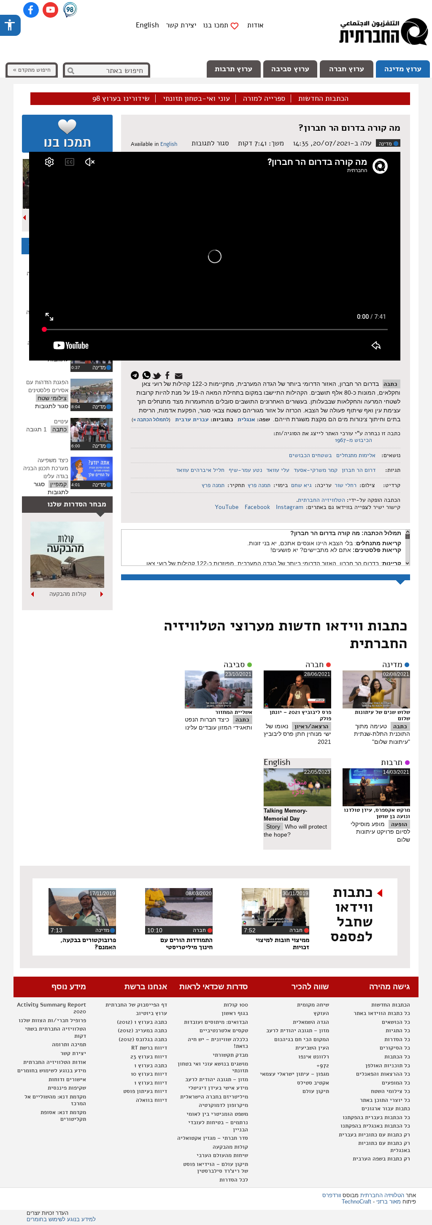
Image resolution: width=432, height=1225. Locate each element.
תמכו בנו (215, 25)
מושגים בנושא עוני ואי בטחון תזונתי (213, 1067)
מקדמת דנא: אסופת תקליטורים (63, 1116)
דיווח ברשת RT (149, 1048)
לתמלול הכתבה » (151, 419)
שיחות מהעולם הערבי (222, 1155)
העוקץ (321, 1013)
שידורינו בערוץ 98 (121, 98)
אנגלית (246, 419)
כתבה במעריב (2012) (142, 1030)
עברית (201, 419)
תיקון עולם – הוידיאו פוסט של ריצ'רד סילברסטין (215, 1167)
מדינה (385, 144)
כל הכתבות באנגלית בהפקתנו (375, 1126)
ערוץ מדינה (402, 69)
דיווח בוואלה (151, 1100)
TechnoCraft (356, 1201)
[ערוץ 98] (70, 10)
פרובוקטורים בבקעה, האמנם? (88, 944)
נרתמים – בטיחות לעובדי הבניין (218, 1126)
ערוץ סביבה (290, 69)
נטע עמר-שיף (245, 470)
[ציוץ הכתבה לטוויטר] (158, 375)
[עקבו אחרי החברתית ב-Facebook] (31, 10)
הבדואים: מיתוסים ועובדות (216, 1022)
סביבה (234, 664)
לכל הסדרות (233, 1180)
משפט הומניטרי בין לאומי (217, 1114)
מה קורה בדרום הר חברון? (349, 127)
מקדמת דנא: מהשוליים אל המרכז (55, 1100)
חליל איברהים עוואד (200, 470)
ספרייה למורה (264, 98)
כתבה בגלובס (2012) (143, 1039)
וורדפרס (331, 1195)
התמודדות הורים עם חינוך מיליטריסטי (186, 944)
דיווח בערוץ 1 (150, 1083)
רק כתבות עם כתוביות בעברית (374, 1135)
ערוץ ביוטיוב (151, 1013)
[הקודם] (102, 594)
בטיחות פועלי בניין (67, 594)
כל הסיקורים (395, 1048)
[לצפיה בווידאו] (91, 391)
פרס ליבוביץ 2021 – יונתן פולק (300, 715)
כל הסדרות (397, 1039)
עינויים (61, 421)
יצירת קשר (181, 25)
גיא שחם (301, 485)
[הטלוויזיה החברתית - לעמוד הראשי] (383, 34)
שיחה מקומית (313, 1005)
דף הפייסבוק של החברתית (136, 1005)
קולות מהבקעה (230, 1147)
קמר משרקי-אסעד (316, 470)
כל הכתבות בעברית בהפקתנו (376, 1117)
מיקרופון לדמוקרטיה (223, 1105)
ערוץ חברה (346, 69)
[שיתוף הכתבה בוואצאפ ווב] (147, 375)
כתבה (390, 384)
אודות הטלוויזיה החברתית (54, 1062)
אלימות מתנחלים (355, 455)
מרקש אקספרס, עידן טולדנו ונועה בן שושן (377, 813)
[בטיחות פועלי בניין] (67, 585)
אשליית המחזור (233, 712)
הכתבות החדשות (323, 98)
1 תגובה (36, 429)
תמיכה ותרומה (69, 1044)
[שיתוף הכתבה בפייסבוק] (168, 375)
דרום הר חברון (358, 470)
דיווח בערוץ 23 (148, 1057)
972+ (322, 1065)
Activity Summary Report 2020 (51, 1008)
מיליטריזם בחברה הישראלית (214, 1097)
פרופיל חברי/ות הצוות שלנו (52, 1020)
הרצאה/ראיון (311, 726)
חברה (314, 664)
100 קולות (236, 1005)
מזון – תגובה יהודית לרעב (297, 1030)
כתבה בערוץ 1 (150, 1065)
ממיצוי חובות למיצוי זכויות (282, 944)
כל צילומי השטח (390, 1091)
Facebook (258, 507)
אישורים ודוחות (67, 1079)
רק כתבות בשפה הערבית (381, 1159)
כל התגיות (398, 1030)
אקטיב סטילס (313, 1083)
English (147, 25)
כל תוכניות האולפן (387, 1065)
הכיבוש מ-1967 (353, 440)
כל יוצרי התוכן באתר (385, 1100)
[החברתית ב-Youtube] (50, 10)
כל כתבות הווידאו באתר (382, 1013)
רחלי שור (345, 485)
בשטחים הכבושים (310, 455)
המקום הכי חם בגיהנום (301, 1039)
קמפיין (58, 484)
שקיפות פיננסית (67, 1088)
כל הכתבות (397, 1057)
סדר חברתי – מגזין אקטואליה (212, 1138)
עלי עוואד (277, 470)
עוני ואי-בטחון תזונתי (196, 98)
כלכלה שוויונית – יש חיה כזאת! (218, 1043)
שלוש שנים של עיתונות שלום (382, 715)
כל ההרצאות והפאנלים (383, 1074)
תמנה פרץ (259, 485)
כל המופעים (396, 1083)
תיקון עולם (315, 1091)
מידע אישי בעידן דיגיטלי (218, 1088)
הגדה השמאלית (311, 1022)
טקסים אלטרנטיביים (224, 1030)
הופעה (399, 824)
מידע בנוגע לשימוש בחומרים (51, 1070)
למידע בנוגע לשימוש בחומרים (61, 1219)
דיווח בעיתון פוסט (145, 1091)
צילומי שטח (52, 398)
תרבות (391, 762)
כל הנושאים (396, 1022)
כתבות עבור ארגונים (386, 1108)
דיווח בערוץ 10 (149, 1074)
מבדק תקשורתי (230, 1055)
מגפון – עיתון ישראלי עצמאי (294, 1074)
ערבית (183, 419)
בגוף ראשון (234, 1013)
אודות (255, 25)
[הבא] (25, 218)
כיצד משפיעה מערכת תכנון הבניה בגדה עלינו (45, 468)
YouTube (227, 507)
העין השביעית (312, 1048)
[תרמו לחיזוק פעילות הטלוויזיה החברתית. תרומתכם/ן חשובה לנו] (67, 134)
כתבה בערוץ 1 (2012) (142, 1022)
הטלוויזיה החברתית (321, 500)
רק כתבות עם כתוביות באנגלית (384, 1146)
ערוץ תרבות (233, 69)
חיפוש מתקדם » (32, 70)
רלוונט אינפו (313, 1057)
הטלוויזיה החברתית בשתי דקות (55, 1032)
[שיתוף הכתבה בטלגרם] (136, 375)
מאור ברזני (388, 1201)
